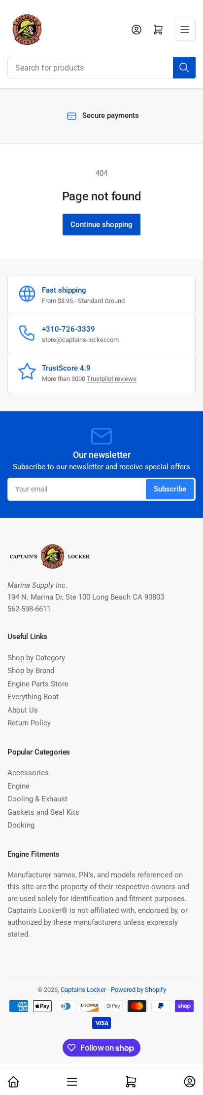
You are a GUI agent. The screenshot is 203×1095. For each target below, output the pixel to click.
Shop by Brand (30, 670)
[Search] (184, 67)
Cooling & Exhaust (37, 798)
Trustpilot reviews (111, 378)
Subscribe (170, 489)
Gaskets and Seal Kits (43, 812)
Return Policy (29, 722)
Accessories (28, 772)
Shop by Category (36, 657)
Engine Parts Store (37, 684)
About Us (22, 710)
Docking (20, 825)
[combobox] (101, 67)
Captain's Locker (83, 989)
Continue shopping (101, 224)
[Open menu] (185, 29)
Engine (18, 786)
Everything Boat (33, 696)
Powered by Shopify (138, 989)
